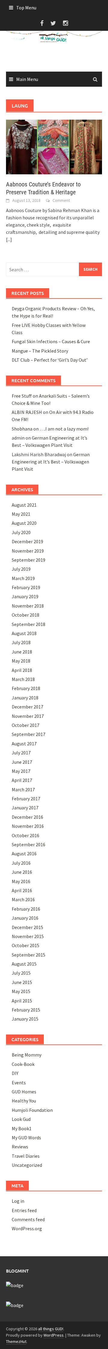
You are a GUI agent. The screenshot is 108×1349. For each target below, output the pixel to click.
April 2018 (22, 670)
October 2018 (25, 615)
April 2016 (22, 890)
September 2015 (28, 955)
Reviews (20, 1147)
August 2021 (24, 505)
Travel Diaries (26, 1156)
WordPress (54, 1335)
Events (19, 1083)
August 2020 (24, 523)
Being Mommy (26, 1055)
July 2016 (21, 863)
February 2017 (26, 799)
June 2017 (22, 762)
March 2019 (23, 578)
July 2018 (21, 642)
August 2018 (24, 633)
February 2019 (26, 587)
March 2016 (23, 899)
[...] (9, 239)
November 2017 (28, 716)
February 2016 (26, 909)
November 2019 (28, 551)
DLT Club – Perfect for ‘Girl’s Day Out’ (50, 360)
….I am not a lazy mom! (64, 429)
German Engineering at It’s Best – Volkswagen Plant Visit (51, 461)
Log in (18, 1201)
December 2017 (27, 707)
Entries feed (24, 1210)
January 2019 (25, 596)
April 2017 (22, 780)
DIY (15, 1073)
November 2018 (28, 606)
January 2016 (25, 918)
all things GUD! (50, 1328)
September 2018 (28, 624)
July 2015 (21, 973)
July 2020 (21, 532)
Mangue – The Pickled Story (40, 351)
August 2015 (24, 964)
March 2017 (23, 789)
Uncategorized (27, 1165)
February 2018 (26, 688)
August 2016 (24, 853)
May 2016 (21, 881)
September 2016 (28, 844)
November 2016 (28, 826)
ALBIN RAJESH (27, 412)
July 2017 (21, 753)
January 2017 (25, 808)
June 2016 (22, 872)
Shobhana (22, 429)
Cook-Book (23, 1064)
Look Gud (21, 1119)
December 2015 (27, 927)
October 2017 (25, 725)
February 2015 (26, 1010)
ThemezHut (16, 1341)
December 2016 (27, 817)
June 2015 (22, 982)
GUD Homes (24, 1092)
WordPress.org (27, 1228)
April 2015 (22, 1001)
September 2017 (28, 734)
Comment (61, 200)
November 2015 (28, 936)
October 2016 (25, 835)
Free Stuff (22, 396)
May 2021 (21, 514)
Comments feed (28, 1219)
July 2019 (21, 569)
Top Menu (26, 8)
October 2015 (25, 945)
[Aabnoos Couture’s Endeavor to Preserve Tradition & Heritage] (54, 147)
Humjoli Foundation (32, 1110)
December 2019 (27, 541)
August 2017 (24, 744)
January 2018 (25, 698)
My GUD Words (26, 1137)
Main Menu (27, 79)
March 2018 (23, 679)
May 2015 (21, 991)
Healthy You (24, 1101)
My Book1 (22, 1128)
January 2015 (25, 1019)
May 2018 (21, 661)
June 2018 (22, 652)
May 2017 (21, 771)
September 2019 (28, 560)
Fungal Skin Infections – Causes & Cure (51, 341)
